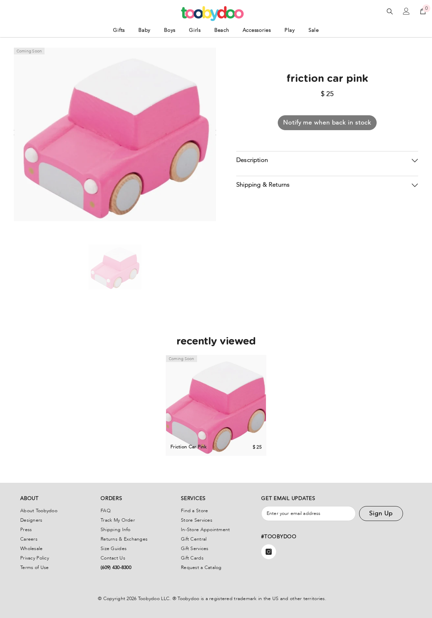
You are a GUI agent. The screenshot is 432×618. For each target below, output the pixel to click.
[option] (115, 267)
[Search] (390, 11)
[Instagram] (268, 551)
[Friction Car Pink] (216, 405)
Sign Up (381, 513)
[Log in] (406, 11)
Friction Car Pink (188, 447)
